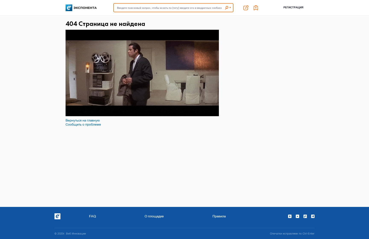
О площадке (154, 216)
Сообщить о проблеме (83, 124)
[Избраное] (256, 7)
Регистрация (293, 7)
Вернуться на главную (83, 120)
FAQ (92, 216)
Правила (219, 216)
